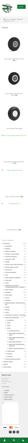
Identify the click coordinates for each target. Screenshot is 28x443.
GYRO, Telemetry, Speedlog (12, 277)
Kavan (8, 328)
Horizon (6, 364)
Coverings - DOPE (10, 259)
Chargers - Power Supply (12, 254)
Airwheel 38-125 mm (14, 330)
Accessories (13, 19)
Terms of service (9, 395)
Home (7, 19)
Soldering (8, 300)
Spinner (7, 307)
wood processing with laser (12, 359)
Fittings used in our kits (11, 267)
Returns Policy (8, 399)
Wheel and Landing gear (12, 317)
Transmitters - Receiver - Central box (15, 315)
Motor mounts (9, 289)
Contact (6, 390)
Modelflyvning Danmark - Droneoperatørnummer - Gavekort (14, 286)
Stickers (7, 309)
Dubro (8, 325)
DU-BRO (7, 262)
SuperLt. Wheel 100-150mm (16, 348)
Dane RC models (8, 361)
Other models (7, 367)
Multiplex (9, 353)
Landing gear (11, 351)
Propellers (8, 292)
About (6, 392)
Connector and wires (11, 256)
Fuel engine (8, 269)
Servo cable (8, 295)
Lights (7, 283)
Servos (7, 297)
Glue (6, 275)
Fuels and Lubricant (10, 272)
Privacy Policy (8, 397)
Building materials (10, 251)
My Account (4, 440)
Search (14, 440)
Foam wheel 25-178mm (15, 341)
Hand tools (8, 280)
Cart (22, 439)
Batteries (7, 248)
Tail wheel (10, 356)
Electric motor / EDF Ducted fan (14, 264)
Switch (7, 312)
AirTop (8, 322)
